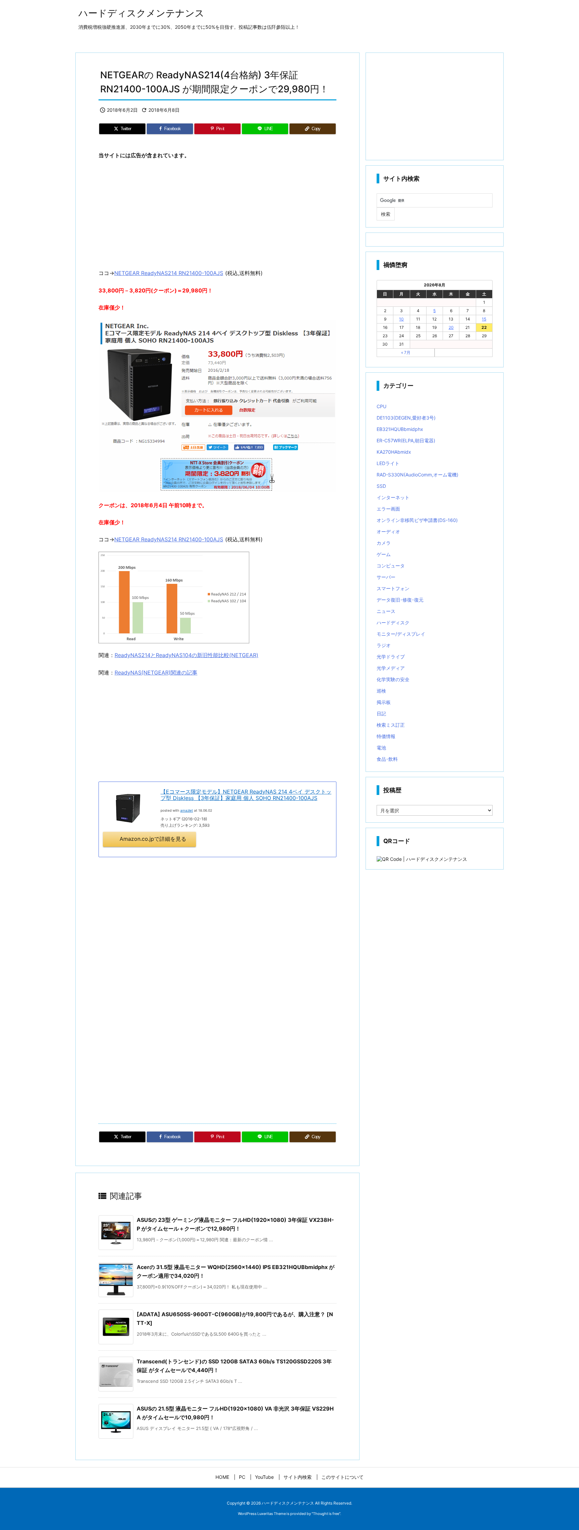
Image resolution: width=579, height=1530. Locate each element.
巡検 (381, 691)
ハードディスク (393, 622)
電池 (381, 747)
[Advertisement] (217, 214)
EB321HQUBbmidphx (400, 429)
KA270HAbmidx (394, 452)
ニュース (386, 611)
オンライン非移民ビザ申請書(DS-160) (417, 520)
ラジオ (384, 645)
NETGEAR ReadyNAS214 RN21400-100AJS (168, 273)
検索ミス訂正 (391, 725)
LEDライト (388, 463)
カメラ (384, 543)
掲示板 (384, 702)
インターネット (393, 497)
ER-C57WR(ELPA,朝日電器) (406, 440)
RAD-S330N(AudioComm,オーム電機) (417, 474)
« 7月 (405, 352)
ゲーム (384, 554)
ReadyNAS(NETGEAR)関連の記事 (156, 672)
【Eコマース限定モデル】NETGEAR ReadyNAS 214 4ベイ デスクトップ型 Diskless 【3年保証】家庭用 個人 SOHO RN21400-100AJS (245, 794)
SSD (381, 486)
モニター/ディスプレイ (401, 634)
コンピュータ (391, 565)
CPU (381, 406)
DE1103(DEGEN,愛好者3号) (406, 418)
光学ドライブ (391, 656)
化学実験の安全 (393, 679)
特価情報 (386, 736)
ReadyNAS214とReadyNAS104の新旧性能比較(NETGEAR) (186, 655)
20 (451, 327)
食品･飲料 (387, 759)
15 (484, 319)
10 (401, 319)
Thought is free (326, 1513)
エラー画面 (388, 509)
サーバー (386, 577)
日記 (381, 713)
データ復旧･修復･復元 (400, 600)
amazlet (186, 810)
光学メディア (391, 668)
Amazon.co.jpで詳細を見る (153, 838)
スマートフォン (393, 588)
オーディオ (388, 531)
